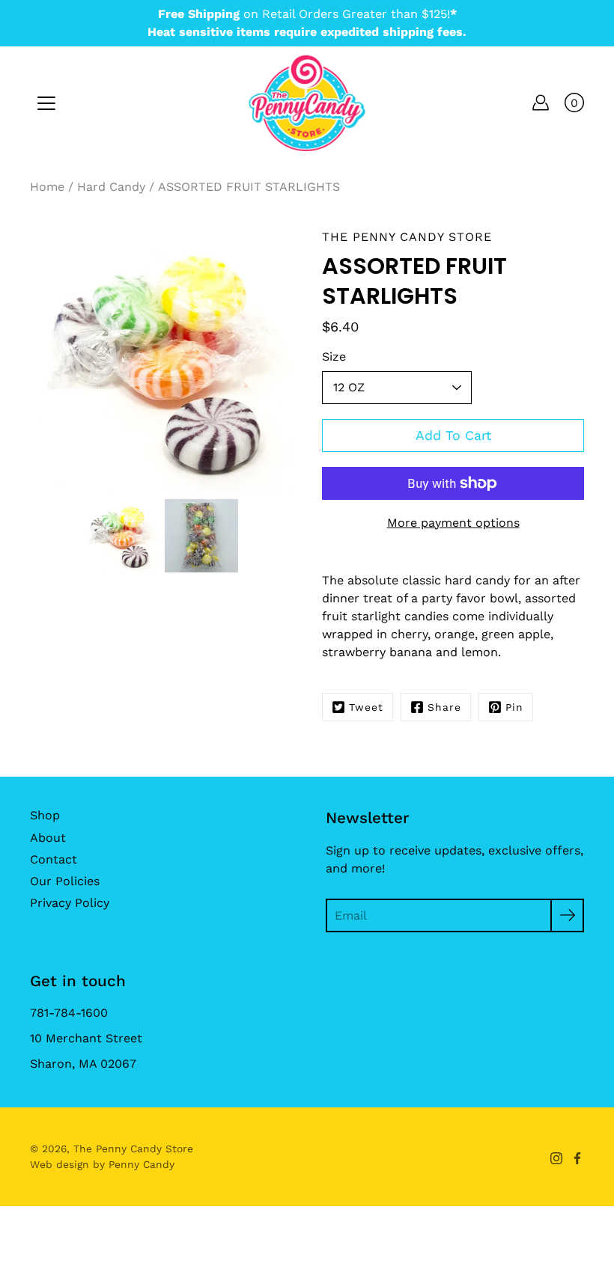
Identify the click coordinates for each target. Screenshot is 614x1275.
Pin (514, 707)
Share (444, 707)
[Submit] (567, 915)
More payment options (453, 523)
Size (334, 356)
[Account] (541, 102)
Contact (53, 859)
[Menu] (46, 103)
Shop (45, 815)
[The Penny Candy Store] (307, 102)
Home (47, 187)
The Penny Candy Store (133, 1149)
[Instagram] (556, 1158)
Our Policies (65, 881)
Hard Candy (111, 187)
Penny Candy (141, 1164)
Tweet (366, 707)
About (48, 838)
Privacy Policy (69, 903)
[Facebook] (577, 1158)
